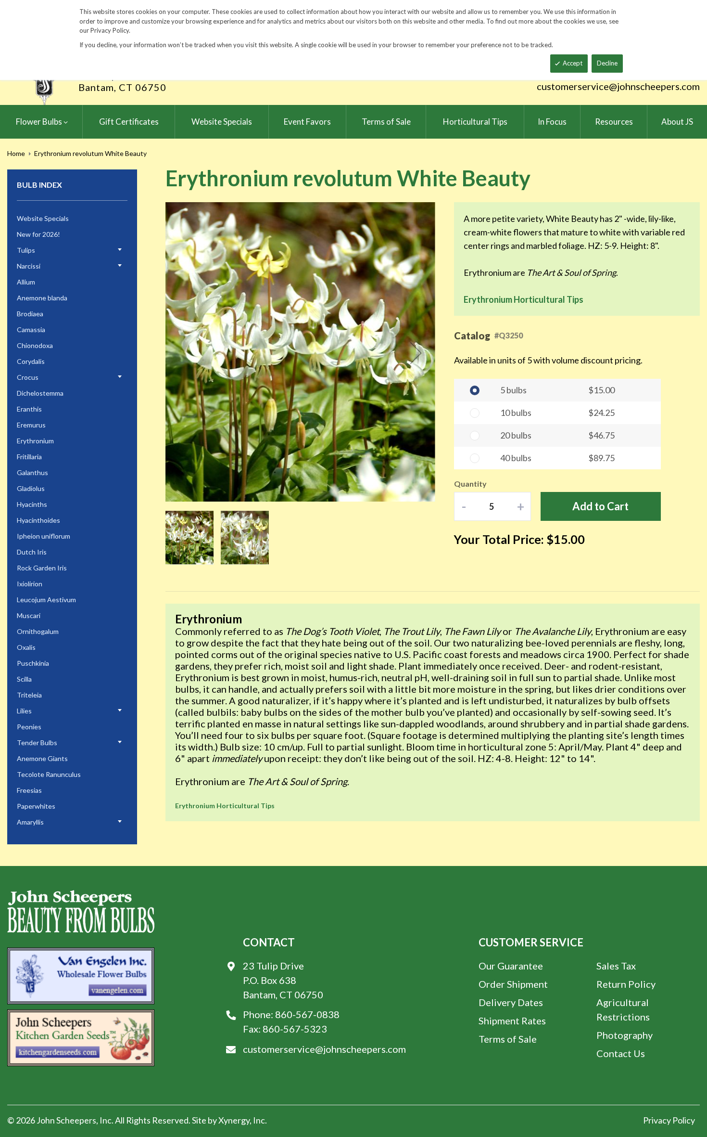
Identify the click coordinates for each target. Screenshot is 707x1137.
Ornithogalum (38, 631)
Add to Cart (600, 506)
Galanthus (32, 472)
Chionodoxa (35, 345)
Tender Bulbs (37, 742)
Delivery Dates (511, 1002)
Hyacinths (32, 504)
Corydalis (31, 361)
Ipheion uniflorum (43, 536)
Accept (572, 63)
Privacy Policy (669, 1120)
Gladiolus (31, 488)
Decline (607, 63)
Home (16, 153)
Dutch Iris (32, 552)
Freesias (29, 790)
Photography (624, 1035)
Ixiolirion (29, 584)
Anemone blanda (42, 298)
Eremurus (31, 425)
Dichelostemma (40, 393)
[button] (416, 353)
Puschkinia (33, 663)
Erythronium (35, 441)
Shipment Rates (512, 1020)
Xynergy (234, 1120)
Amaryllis (30, 822)
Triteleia (29, 695)
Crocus (27, 377)
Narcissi (28, 266)
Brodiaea (30, 314)
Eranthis (29, 409)
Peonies (29, 727)
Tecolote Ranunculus (49, 774)
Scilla (24, 679)
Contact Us (620, 1053)
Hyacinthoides (38, 520)
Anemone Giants (42, 758)
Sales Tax (616, 965)
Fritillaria (29, 456)
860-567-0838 (307, 1014)
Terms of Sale (508, 1039)
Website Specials (43, 218)
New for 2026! (38, 234)
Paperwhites (36, 806)
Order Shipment (513, 984)
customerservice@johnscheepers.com (618, 86)
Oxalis (26, 647)
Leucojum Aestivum (46, 599)
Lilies (24, 711)
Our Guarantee (511, 965)
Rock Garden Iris (42, 568)
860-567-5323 (295, 1028)
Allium (26, 282)
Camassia (31, 329)
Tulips (26, 250)
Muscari (28, 615)
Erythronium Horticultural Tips (523, 299)
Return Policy (626, 984)
